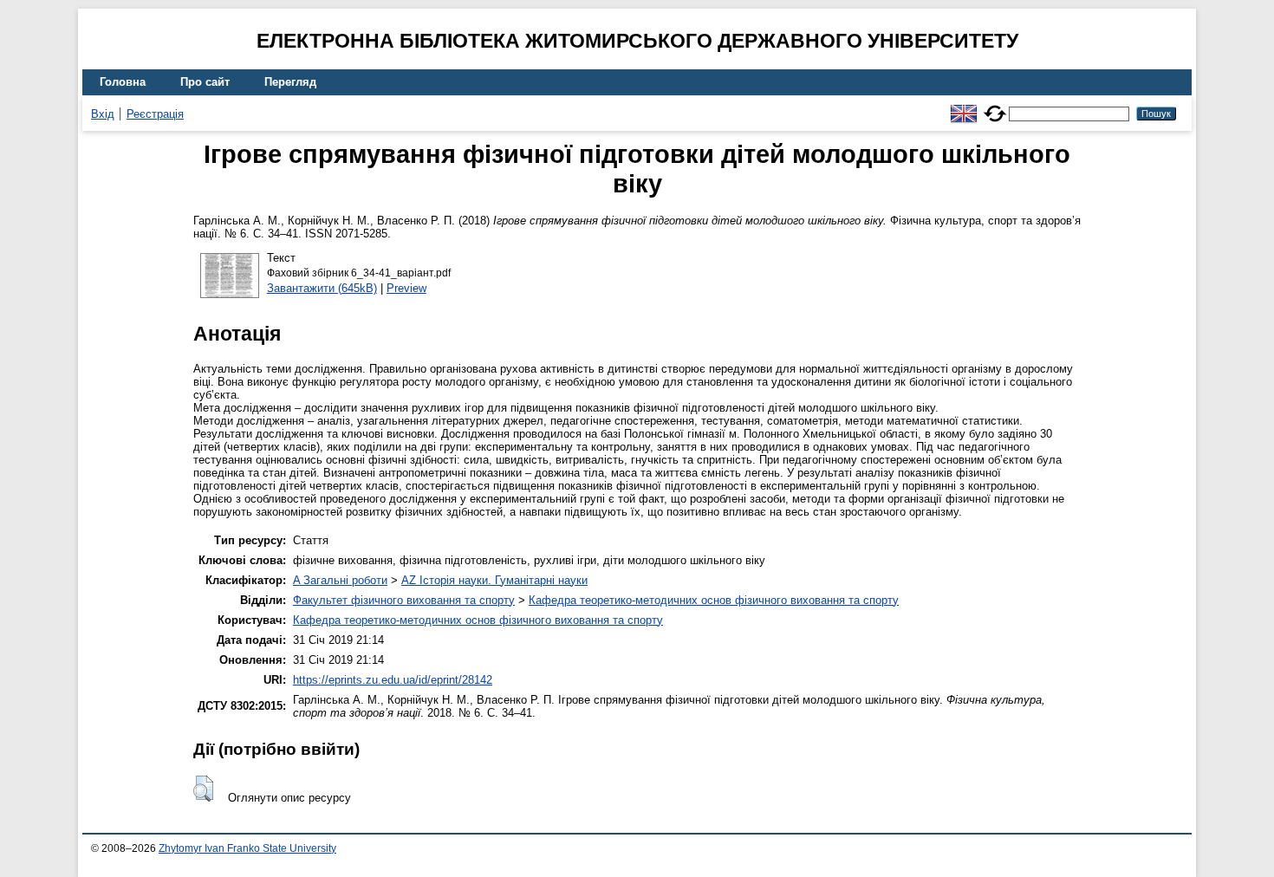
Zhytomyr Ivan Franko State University (247, 848)
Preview (406, 288)
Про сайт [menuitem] (205, 81)
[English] (964, 106)
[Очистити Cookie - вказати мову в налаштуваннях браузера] (995, 106)
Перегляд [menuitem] (290, 81)
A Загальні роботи (340, 580)
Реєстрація (155, 113)
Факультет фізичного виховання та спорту (404, 600)
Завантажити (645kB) (322, 288)
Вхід (102, 113)
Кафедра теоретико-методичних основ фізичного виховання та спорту (714, 600)
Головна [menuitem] (123, 81)
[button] (203, 789)
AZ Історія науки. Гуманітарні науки (494, 580)
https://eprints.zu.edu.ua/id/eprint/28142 (392, 679)
